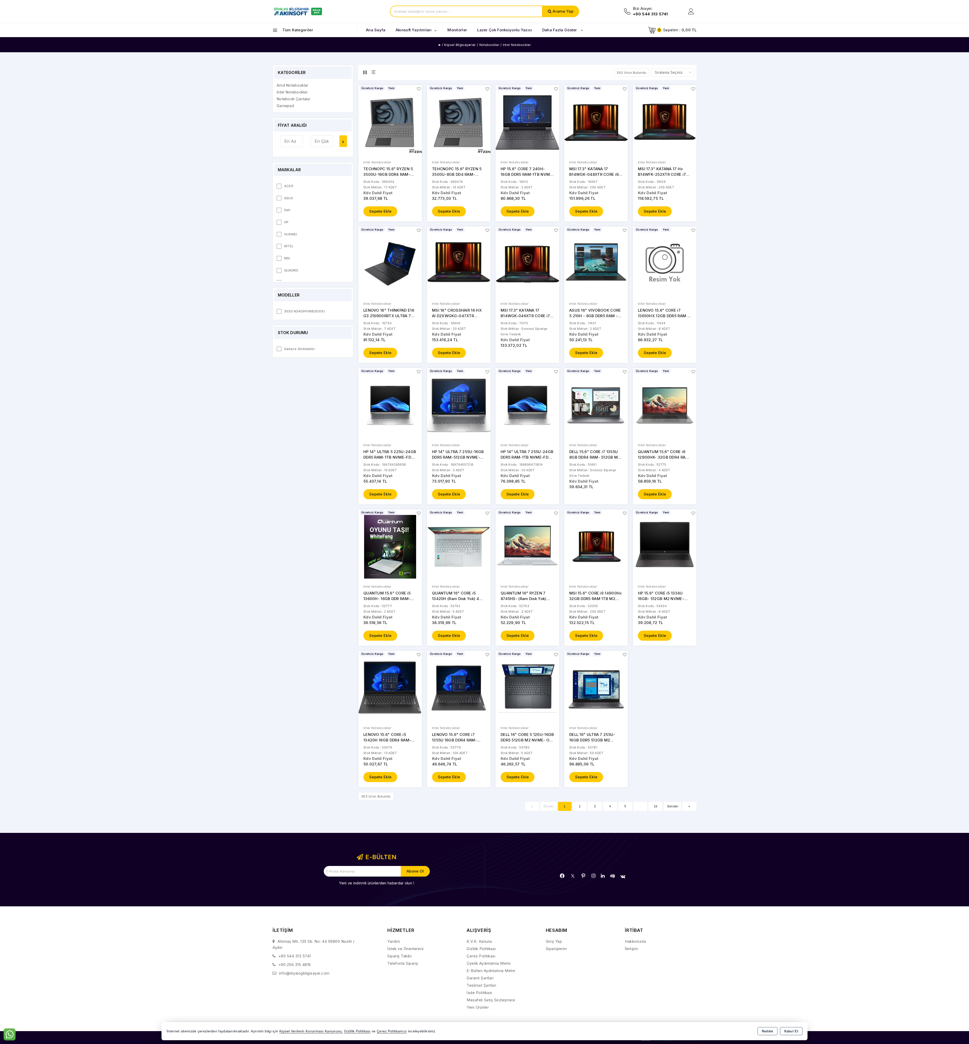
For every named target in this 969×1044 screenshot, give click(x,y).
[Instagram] (593, 876)
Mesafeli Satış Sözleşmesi (491, 1000)
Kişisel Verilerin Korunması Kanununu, (311, 1031)
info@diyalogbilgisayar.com (304, 973)
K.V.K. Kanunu (479, 941)
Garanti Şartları (480, 978)
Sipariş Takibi (399, 956)
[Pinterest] (583, 876)
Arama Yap (563, 11)
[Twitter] (572, 876)
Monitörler (457, 30)
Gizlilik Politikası (481, 948)
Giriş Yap (554, 941)
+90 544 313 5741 (294, 956)
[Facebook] (562, 876)
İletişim (631, 948)
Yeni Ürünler (478, 1007)
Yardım (393, 941)
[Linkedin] (603, 876)
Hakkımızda (635, 941)
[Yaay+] (612, 876)
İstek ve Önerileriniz (405, 948)
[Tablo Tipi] (373, 72)
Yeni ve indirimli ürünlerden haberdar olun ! (376, 883)
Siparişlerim (556, 948)
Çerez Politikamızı (392, 1031)
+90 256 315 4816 (294, 964)
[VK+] (623, 876)
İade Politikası (479, 992)
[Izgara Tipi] (365, 72)
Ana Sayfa (376, 30)
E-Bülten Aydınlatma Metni (491, 970)
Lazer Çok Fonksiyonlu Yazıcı (504, 30)
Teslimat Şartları (481, 985)
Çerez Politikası (481, 956)
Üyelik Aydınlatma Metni (489, 963)
